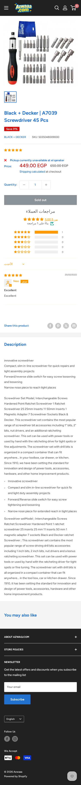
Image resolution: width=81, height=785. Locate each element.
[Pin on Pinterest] (58, 326)
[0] (73, 7)
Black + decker (15, 137)
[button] (13, 150)
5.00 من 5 (51, 219)
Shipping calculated (32, 171)
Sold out (40, 200)
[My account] (65, 8)
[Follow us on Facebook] (7, 739)
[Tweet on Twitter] (66, 326)
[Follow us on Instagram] (15, 739)
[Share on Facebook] (50, 326)
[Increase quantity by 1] (46, 184)
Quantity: (10, 184)
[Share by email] (74, 326)
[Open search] (57, 8)
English (10, 719)
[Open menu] (6, 7)
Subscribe (17, 699)
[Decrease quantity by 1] (24, 184)
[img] (13, 275)
